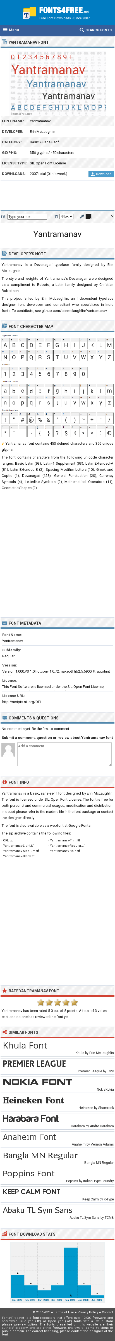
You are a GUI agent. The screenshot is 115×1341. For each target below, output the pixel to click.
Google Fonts (79, 825)
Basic (34, 142)
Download (103, 174)
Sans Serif (50, 142)
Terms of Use (64, 1312)
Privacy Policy (88, 1312)
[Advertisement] (57, 195)
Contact (107, 1312)
